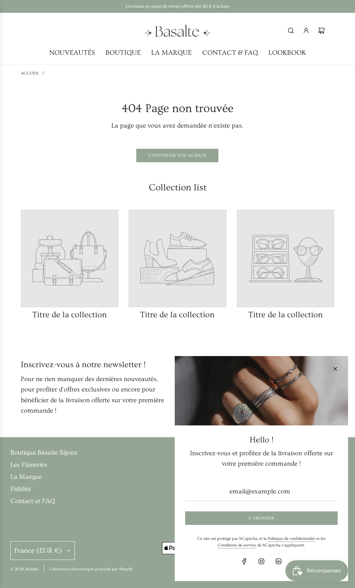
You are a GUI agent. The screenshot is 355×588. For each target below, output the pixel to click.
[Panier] (321, 30)
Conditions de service (237, 545)
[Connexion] (306, 30)
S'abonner (262, 518)
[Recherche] (290, 30)
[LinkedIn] (278, 561)
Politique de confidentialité (291, 538)
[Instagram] (261, 561)
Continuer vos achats (177, 155)
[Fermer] (335, 369)
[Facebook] (244, 561)
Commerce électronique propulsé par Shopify (91, 569)
